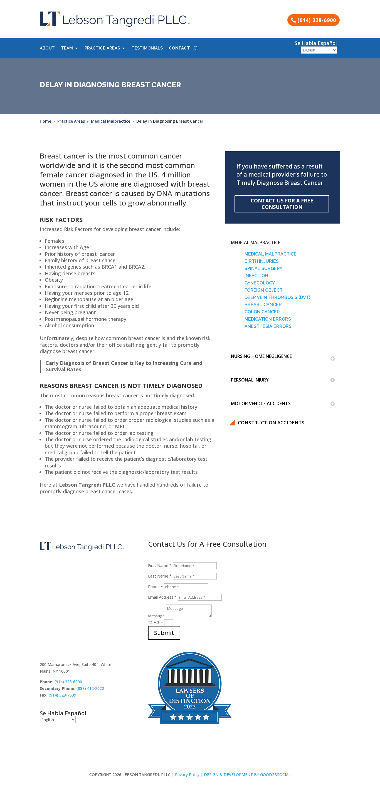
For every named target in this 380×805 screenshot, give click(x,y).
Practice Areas (102, 48)
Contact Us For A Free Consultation (282, 203)
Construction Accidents (271, 422)
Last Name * (160, 576)
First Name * (160, 565)
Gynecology (260, 283)
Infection (256, 275)
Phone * (155, 586)
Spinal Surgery (263, 268)
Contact (179, 48)
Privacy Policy (187, 774)
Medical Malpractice (271, 254)
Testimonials (147, 48)
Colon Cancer (262, 311)
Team (67, 48)
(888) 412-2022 (90, 688)
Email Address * (162, 597)
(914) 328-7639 (62, 695)
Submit (164, 632)
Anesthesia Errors (268, 326)
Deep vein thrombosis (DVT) (277, 297)
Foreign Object (264, 290)
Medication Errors (268, 319)
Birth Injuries (262, 261)
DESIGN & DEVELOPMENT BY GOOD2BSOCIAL (247, 774)
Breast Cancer (263, 304)
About (47, 48)
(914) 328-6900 (316, 20)
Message (156, 615)
